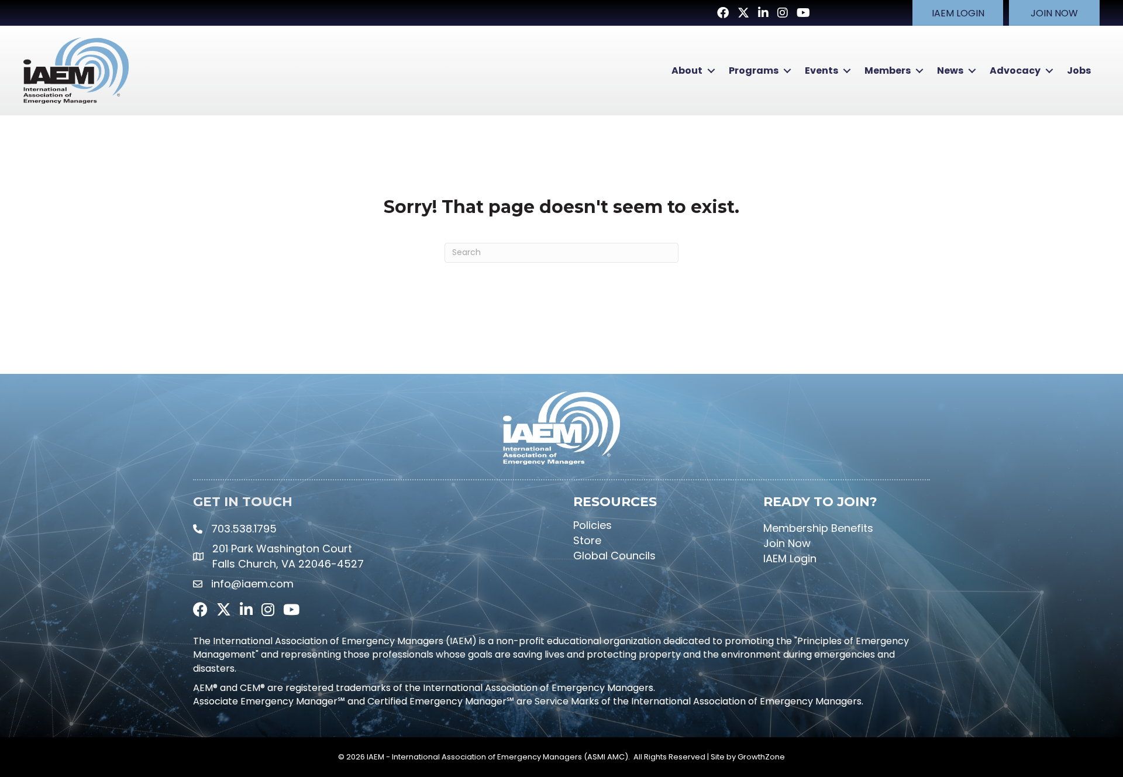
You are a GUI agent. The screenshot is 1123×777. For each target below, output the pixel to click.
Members (887, 70)
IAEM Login (790, 558)
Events (821, 70)
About (686, 70)
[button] (957, 13)
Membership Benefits (818, 528)
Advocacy (1015, 70)
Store (587, 540)
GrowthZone (761, 756)
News (950, 70)
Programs (753, 70)
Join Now (787, 543)
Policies (592, 525)
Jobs (1079, 70)
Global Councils (614, 555)
